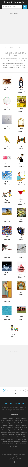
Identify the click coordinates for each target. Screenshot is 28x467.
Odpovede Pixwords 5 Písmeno (17, 423)
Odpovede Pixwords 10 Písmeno (10, 432)
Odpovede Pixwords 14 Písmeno (16, 439)
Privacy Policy (10, 459)
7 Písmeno (14, 48)
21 (12, 393)
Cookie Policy (18, 459)
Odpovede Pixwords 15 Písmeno (10, 441)
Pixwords (7, 48)
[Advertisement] (14, 30)
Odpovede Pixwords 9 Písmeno (17, 430)
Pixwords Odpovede (14, 2)
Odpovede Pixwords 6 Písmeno (11, 425)
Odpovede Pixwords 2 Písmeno (11, 418)
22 (15, 393)
